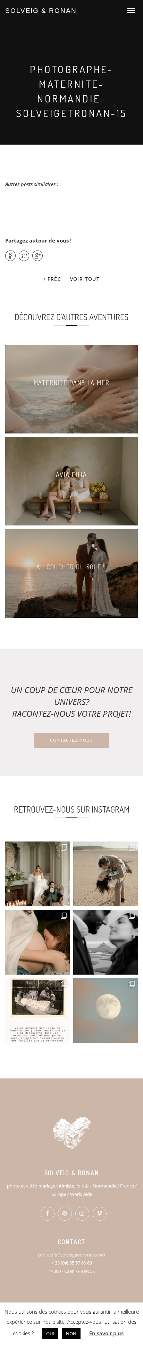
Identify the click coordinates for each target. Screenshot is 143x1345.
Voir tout (85, 279)
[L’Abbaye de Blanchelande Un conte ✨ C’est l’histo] (37, 873)
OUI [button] (50, 1333)
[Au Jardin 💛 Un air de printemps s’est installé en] (37, 942)
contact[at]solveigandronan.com (71, 1255)
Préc (53, 279)
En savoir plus (106, 1333)
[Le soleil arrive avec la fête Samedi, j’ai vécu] (105, 873)
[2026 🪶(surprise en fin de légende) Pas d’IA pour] (105, 1010)
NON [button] (71, 1333)
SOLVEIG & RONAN (41, 10)
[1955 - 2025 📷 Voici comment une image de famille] (37, 1010)
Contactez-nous (71, 740)
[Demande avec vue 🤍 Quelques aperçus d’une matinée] (105, 942)
